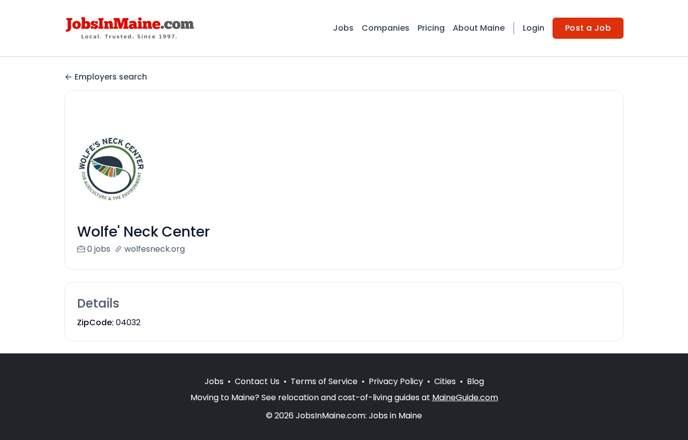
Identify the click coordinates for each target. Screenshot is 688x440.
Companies (385, 28)
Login (533, 28)
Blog (475, 381)
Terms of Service (324, 381)
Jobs (343, 28)
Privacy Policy (396, 381)
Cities (445, 381)
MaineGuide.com (465, 397)
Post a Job (588, 28)
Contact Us (257, 381)
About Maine (479, 28)
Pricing (431, 28)
